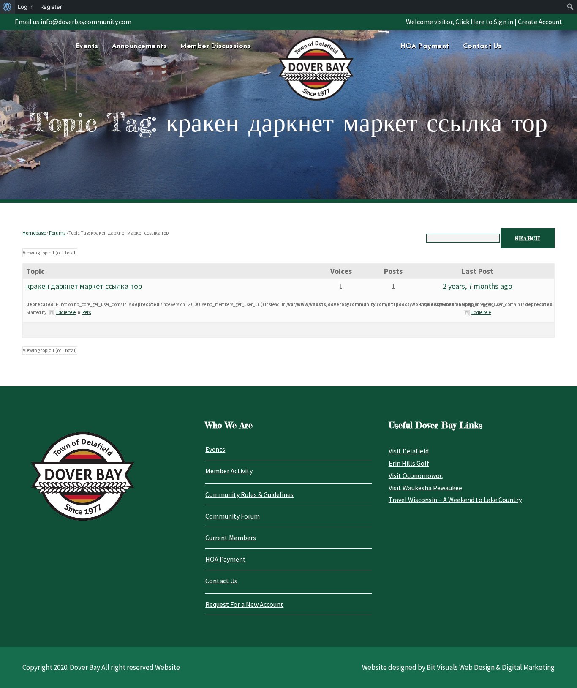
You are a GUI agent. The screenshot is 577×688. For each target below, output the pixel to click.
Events (87, 46)
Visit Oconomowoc (416, 475)
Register (51, 6)
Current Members (230, 537)
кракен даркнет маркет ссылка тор (84, 286)
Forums (57, 232)
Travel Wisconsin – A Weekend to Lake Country (455, 499)
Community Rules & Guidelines (249, 494)
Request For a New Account (244, 604)
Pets (86, 312)
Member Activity (229, 471)
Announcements (139, 46)
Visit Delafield (409, 451)
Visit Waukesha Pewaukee (425, 487)
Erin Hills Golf (409, 463)
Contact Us (482, 46)
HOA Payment (424, 46)
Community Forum (232, 516)
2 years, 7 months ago (477, 286)
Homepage (34, 232)
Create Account (540, 21)
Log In (26, 6)
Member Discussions (215, 46)
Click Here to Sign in (484, 21)
